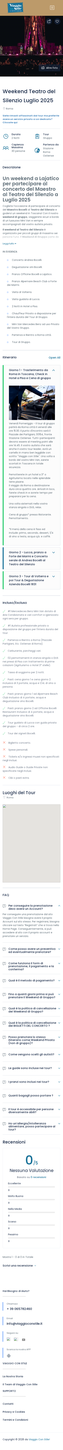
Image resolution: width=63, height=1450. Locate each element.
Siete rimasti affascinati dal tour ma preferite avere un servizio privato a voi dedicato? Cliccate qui (31, 119)
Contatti (8, 1404)
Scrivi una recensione (18, 1266)
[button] (31, 839)
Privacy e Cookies (14, 1412)
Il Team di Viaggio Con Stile (20, 1384)
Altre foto (52, 68)
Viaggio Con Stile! (39, 1439)
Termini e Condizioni (15, 1420)
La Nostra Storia (13, 1376)
